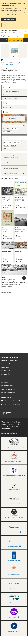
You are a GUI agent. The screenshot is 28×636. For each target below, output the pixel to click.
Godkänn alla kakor (9, 19)
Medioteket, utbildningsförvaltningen (10, 360)
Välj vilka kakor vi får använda (12, 25)
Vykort (13, 145)
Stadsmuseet (4, 364)
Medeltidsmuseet (5, 367)
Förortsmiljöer (7, 142)
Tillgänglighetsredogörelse (8, 389)
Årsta (21, 126)
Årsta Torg (15, 128)
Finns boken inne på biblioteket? (11, 91)
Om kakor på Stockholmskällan (9, 15)
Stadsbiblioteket (9, 64)
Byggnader (6, 148)
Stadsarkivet (4, 374)
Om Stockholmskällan (7, 385)
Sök (26, 36)
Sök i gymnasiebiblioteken (9, 94)
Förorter (5, 145)
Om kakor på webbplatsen (8, 392)
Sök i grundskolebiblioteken (10, 98)
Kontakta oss (4, 382)
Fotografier (17, 142)
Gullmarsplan (7, 131)
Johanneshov (12, 126)
